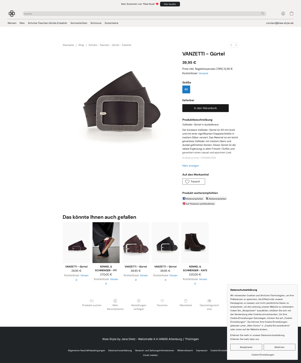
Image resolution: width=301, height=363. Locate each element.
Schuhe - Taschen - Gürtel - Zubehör (110, 45)
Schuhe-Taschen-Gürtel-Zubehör (47, 23)
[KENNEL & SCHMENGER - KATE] (195, 242)
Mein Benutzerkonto (115, 307)
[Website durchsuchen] (262, 13)
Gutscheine (111, 23)
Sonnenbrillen (78, 23)
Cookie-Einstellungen (222, 350)
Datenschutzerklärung (120, 350)
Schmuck (96, 23)
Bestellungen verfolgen (138, 307)
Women (12, 23)
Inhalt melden (150, 355)
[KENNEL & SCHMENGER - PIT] (106, 242)
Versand (203, 73)
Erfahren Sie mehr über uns (244, 339)
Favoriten (162, 305)
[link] (262, 353)
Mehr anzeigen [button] (190, 165)
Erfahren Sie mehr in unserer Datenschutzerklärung (257, 335)
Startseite (68, 45)
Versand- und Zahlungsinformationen (154, 350)
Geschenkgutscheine (209, 307)
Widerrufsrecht (185, 350)
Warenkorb (186, 305)
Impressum (201, 350)
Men (22, 23)
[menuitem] (231, 45)
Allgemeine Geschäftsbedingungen (86, 350)
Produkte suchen (91, 305)
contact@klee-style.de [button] (279, 23)
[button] (170, 4)
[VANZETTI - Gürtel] (76, 242)
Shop (81, 45)
